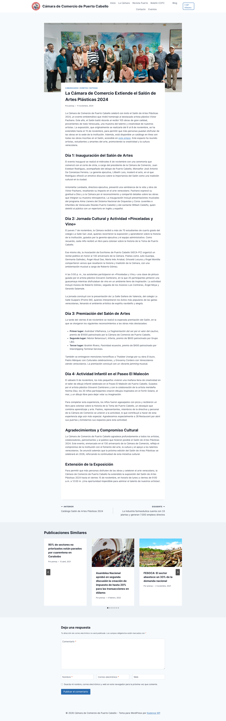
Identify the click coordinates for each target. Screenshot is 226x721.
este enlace (124, 138)
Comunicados (71, 88)
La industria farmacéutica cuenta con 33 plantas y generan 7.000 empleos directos (143, 511)
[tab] (107, 608)
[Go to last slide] (48, 572)
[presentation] (113, 553)
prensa (71, 106)
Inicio (113, 3)
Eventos (84, 88)
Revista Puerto (140, 3)
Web (136, 677)
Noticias (93, 88)
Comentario (69, 641)
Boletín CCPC (158, 3)
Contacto (141, 9)
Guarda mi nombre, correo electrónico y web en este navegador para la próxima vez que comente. (111, 684)
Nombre (67, 677)
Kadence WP (153, 713)
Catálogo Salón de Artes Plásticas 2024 (82, 509)
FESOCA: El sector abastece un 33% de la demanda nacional (158, 577)
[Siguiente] (178, 572)
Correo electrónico (108, 677)
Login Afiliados (187, 6)
